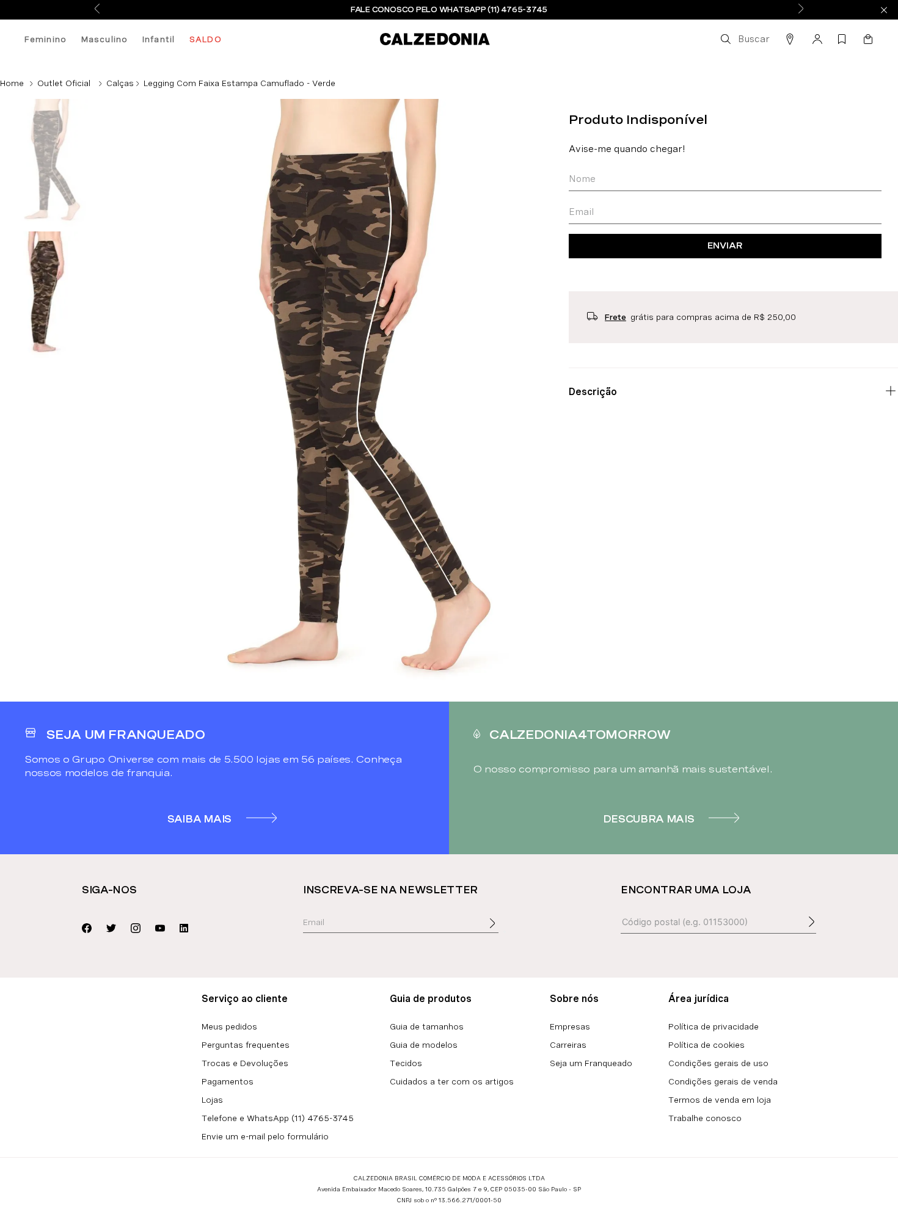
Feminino (45, 39)
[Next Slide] (801, 9)
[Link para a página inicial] (12, 83)
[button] (744, 39)
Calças (120, 83)
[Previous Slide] (97, 9)
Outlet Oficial (63, 83)
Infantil (158, 39)
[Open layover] (504, 932)
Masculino (104, 39)
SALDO (205, 39)
